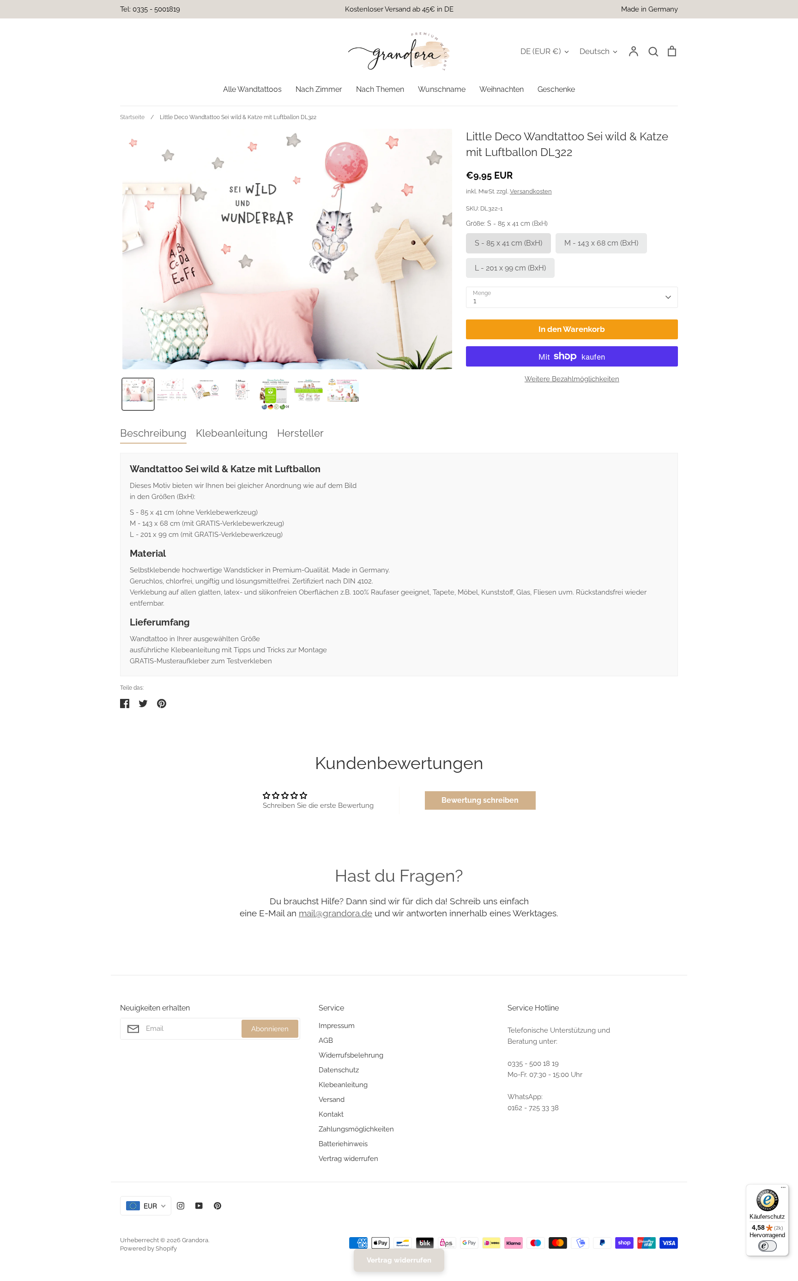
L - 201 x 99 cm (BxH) (510, 268)
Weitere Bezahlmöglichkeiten (572, 379)
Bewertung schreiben (480, 800)
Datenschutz (339, 1070)
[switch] (767, 1245)
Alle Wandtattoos (252, 89)
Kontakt (331, 1114)
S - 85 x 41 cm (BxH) (508, 243)
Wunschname (442, 89)
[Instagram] (180, 1206)
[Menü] (783, 1189)
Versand (332, 1099)
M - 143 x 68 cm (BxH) (601, 243)
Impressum (337, 1026)
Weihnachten (501, 89)
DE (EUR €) (540, 51)
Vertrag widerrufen (348, 1159)
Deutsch (595, 51)
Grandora (195, 1240)
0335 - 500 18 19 (533, 1063)
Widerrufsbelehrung (351, 1055)
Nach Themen (380, 89)
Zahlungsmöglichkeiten (356, 1129)
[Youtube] (199, 1206)
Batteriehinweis (343, 1144)
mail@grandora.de (335, 913)
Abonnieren (270, 1029)
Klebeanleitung (343, 1085)
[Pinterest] (217, 1206)
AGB (326, 1040)
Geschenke (556, 89)
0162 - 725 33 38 (533, 1108)
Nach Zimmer (319, 89)
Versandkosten (531, 191)
